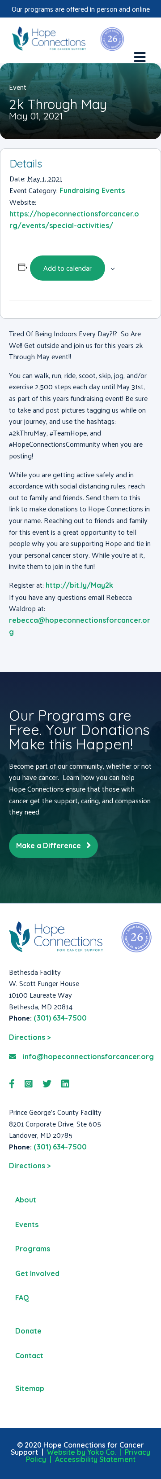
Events (26, 1224)
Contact (29, 1355)
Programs (32, 1248)
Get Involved (37, 1273)
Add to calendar (67, 267)
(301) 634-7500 (60, 1017)
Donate (28, 1330)
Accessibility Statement (95, 1459)
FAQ (22, 1297)
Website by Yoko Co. (81, 1452)
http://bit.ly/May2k (79, 585)
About (25, 1199)
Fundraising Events (92, 190)
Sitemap (29, 1388)
